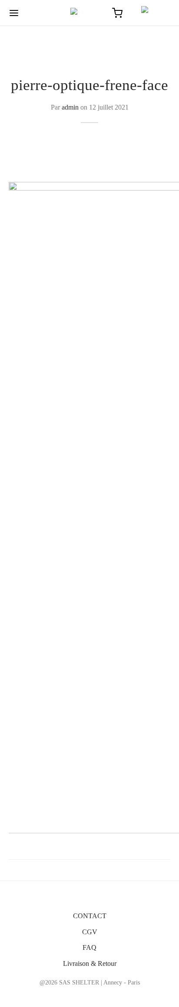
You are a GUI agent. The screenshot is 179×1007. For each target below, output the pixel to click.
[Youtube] (110, 996)
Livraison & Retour (89, 963)
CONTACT (89, 916)
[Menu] (14, 13)
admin (70, 107)
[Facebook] (69, 996)
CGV (89, 932)
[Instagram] (90, 996)
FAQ (89, 947)
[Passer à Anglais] (152, 13)
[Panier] (117, 13)
